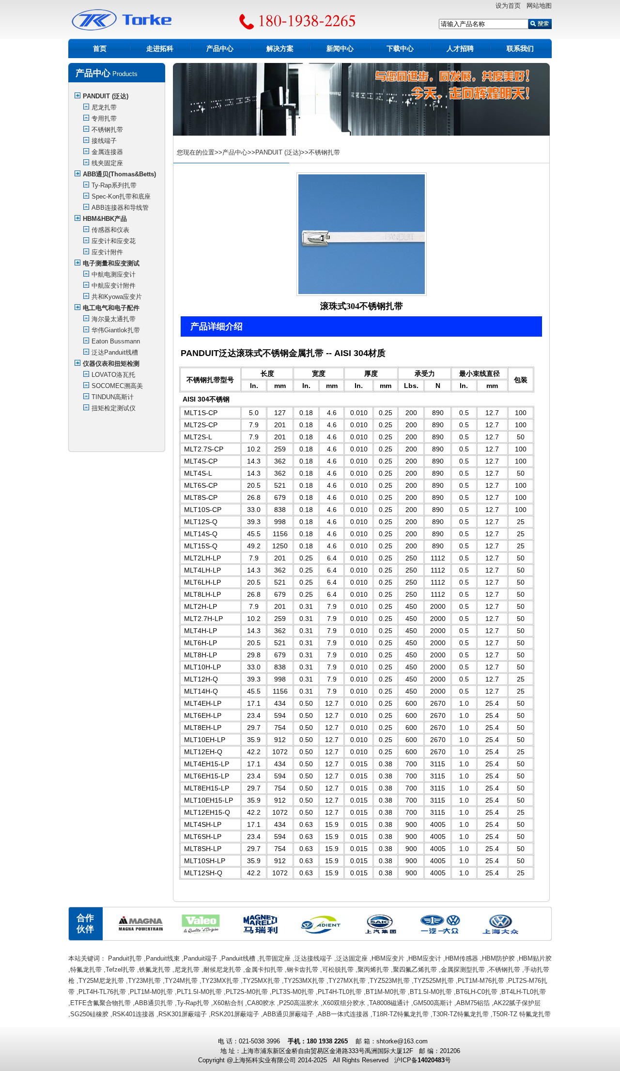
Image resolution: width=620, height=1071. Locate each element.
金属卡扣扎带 (264, 969)
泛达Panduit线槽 (115, 352)
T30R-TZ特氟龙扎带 (461, 1014)
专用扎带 (104, 118)
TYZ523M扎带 (390, 980)
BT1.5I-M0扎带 (431, 991)
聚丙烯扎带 (373, 969)
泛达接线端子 (313, 958)
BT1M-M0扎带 (386, 991)
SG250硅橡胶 (89, 1014)
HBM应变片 (388, 958)
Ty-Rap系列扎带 (114, 185)
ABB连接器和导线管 (120, 207)
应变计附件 (107, 252)
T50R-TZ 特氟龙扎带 (522, 1014)
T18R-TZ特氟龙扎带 (400, 1014)
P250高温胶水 (299, 1003)
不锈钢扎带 (107, 129)
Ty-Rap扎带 (193, 1003)
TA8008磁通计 (389, 1003)
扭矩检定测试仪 (114, 408)
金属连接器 (107, 151)
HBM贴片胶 (535, 958)
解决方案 (280, 48)
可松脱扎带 (338, 969)
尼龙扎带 (104, 107)
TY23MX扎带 (220, 980)
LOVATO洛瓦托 (113, 374)
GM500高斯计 (432, 1003)
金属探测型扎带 (463, 969)
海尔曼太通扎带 (114, 319)
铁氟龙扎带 (154, 969)
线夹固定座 (107, 163)
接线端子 (104, 140)
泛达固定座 (352, 958)
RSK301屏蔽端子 (182, 1014)
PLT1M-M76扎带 (481, 980)
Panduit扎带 (125, 958)
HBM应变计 (424, 958)
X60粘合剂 (228, 1003)
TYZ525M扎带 (434, 980)
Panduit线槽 (238, 958)
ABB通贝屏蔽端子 (288, 1014)
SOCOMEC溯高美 (117, 385)
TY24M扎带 (181, 980)
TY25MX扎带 (261, 980)
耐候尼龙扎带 (222, 969)
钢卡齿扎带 (302, 969)
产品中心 (219, 48)
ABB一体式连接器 (343, 1014)
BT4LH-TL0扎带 (523, 991)
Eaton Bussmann (116, 341)
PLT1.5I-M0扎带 (199, 991)
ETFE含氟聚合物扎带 (100, 1003)
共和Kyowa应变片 (117, 296)
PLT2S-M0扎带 (247, 991)
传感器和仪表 (110, 229)
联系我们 (520, 48)
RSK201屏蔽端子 (235, 1014)
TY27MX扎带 (347, 980)
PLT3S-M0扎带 (293, 991)
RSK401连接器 (133, 1014)
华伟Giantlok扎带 (116, 330)
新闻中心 (340, 48)
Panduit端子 (200, 958)
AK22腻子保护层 (517, 1003)
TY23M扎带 (144, 980)
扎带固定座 (275, 958)
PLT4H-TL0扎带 (340, 991)
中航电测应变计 (114, 274)
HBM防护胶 (498, 958)
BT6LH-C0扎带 (476, 991)
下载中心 (400, 48)
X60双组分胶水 (344, 1003)
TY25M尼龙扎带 (101, 980)
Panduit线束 (163, 958)
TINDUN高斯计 (113, 397)
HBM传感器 (461, 958)
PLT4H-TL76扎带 (102, 991)
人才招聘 (460, 48)
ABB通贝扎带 (154, 1003)
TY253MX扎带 (304, 980)
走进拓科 (159, 48)
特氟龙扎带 (86, 969)
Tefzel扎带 (120, 969)
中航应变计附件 (114, 285)
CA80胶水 (261, 1003)
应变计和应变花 (114, 241)
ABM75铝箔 (473, 1003)
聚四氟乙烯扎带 (415, 969)
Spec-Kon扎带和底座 (121, 196)
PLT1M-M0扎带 (151, 991)
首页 (100, 48)
